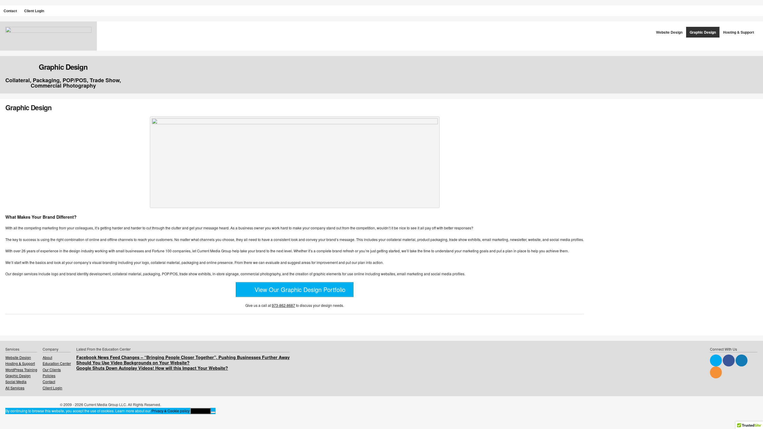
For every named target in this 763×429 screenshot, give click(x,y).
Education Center (57, 363)
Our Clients (52, 369)
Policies (49, 375)
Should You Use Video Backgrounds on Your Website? (133, 363)
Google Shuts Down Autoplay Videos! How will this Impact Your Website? (152, 368)
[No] (213, 412)
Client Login (34, 10)
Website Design (669, 32)
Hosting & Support (738, 32)
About (47, 357)
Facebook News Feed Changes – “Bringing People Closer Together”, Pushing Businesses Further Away (183, 357)
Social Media (16, 381)
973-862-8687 (283, 305)
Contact (10, 10)
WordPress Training (21, 369)
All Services (14, 387)
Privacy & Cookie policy (170, 410)
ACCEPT (200, 411)
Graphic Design (703, 32)
